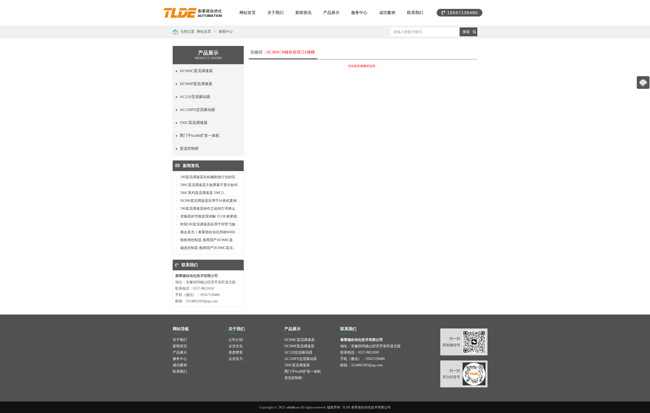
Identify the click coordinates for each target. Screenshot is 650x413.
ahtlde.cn (293, 407)
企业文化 (236, 346)
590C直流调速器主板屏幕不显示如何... (210, 185)
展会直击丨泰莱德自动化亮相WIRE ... (210, 232)
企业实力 (236, 359)
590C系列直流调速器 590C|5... (203, 193)
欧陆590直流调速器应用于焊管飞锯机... (211, 224)
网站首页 (247, 12)
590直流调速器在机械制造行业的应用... (211, 177)
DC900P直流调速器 (193, 84)
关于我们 (275, 12)
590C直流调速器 (191, 123)
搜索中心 (226, 32)
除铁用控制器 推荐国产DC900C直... (208, 240)
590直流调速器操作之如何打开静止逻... (211, 208)
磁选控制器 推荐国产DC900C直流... (208, 248)
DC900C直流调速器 (194, 71)
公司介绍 (236, 340)
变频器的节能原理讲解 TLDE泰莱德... (210, 216)
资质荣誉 (236, 352)
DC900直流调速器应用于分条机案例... (210, 201)
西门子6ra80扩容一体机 (197, 136)
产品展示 (331, 12)
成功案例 (387, 12)
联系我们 (415, 12)
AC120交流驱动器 (192, 97)
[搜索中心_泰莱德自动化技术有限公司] (198, 13)
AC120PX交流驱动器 (195, 110)
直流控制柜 (187, 148)
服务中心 (359, 12)
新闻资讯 (303, 12)
